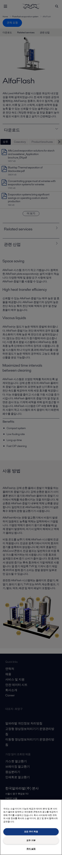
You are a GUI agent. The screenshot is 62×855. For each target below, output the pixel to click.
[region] (31, 827)
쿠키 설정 (31, 848)
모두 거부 (31, 840)
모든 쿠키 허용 (31, 831)
